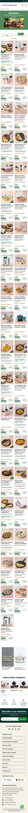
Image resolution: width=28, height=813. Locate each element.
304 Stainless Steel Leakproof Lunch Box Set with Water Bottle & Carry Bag (21, 326)
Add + (24, 69)
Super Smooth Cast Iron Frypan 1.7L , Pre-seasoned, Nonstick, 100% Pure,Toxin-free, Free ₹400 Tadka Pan (21, 355)
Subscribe (22, 719)
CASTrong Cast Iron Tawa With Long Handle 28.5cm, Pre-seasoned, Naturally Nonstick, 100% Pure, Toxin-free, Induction (20, 571)
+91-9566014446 (9, 797)
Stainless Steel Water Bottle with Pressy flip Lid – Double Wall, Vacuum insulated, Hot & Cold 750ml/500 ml (7, 269)
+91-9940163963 (9, 800)
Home (2, 9)
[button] (26, 5)
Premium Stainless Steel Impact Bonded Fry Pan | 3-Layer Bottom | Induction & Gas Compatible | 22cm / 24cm (20, 297)
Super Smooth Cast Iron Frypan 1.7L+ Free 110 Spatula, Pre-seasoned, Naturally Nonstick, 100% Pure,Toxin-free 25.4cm (21, 419)
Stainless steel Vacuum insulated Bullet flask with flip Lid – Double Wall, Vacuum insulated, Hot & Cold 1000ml (6, 629)
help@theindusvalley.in (10, 802)
